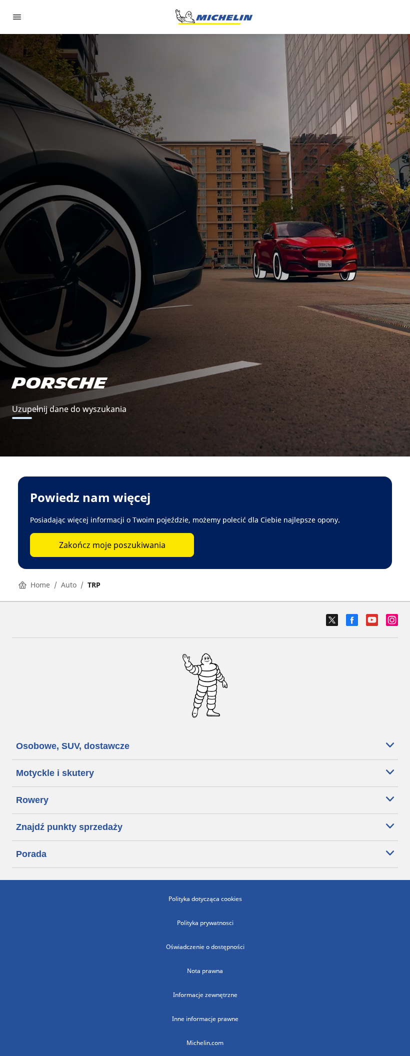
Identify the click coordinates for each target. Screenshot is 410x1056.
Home (40, 585)
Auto (68, 585)
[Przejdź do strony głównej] (214, 17)
